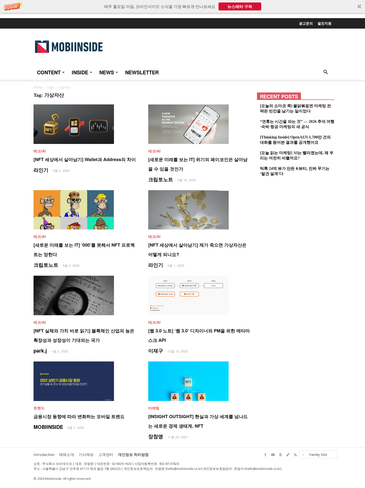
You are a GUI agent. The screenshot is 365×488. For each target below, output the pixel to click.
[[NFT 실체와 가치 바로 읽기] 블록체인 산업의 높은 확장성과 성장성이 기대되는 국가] (85, 295)
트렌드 (39, 408)
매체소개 (66, 454)
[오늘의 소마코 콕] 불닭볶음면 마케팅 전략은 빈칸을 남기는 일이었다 (295, 108)
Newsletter (142, 72)
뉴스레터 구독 (239, 6)
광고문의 (306, 23)
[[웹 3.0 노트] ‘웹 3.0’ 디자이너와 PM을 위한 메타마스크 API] (199, 295)
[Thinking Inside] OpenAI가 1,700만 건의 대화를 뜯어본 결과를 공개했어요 (295, 139)
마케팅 (153, 408)
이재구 (155, 350)
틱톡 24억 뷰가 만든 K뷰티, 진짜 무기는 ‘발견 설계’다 (294, 171)
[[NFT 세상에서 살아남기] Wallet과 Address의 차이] (85, 124)
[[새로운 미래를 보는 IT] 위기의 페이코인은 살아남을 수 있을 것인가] (199, 124)
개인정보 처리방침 (133, 454)
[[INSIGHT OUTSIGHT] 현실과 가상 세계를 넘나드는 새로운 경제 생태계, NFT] (199, 381)
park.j (40, 350)
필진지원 (324, 23)
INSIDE (80, 72)
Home (38, 87)
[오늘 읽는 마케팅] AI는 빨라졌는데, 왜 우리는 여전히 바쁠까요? (296, 155)
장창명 (155, 436)
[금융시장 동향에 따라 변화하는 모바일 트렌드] (85, 381)
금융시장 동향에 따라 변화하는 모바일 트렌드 (79, 416)
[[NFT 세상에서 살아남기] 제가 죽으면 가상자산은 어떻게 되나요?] (199, 210)
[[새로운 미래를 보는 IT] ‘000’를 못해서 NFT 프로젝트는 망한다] (85, 210)
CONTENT (49, 72)
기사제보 (86, 454)
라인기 (41, 169)
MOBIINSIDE (48, 426)
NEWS (106, 72)
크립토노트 (160, 179)
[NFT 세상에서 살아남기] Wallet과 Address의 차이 (85, 159)
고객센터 (105, 454)
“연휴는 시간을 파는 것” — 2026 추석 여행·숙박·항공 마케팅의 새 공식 (297, 124)
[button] (182, 6)
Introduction (44, 454)
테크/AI (40, 151)
